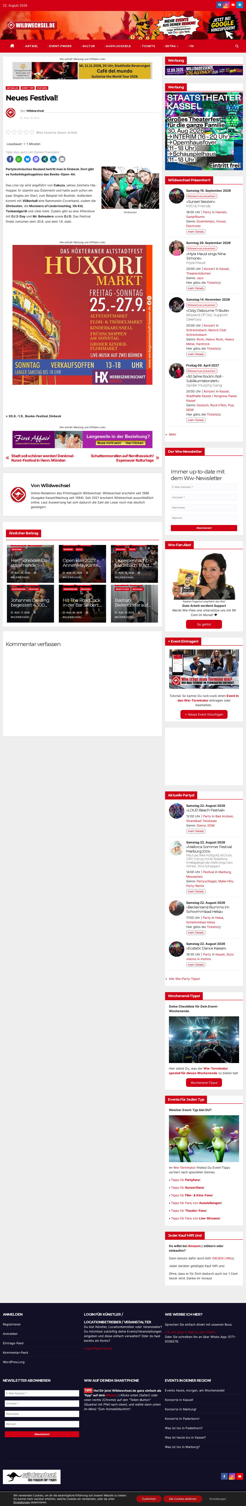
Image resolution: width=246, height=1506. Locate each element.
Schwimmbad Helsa (200, 922)
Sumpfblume (195, 217)
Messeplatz (194, 876)
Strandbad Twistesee (201, 821)
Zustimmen (149, 1498)
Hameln (220, 212)
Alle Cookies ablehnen (182, 1498)
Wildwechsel (35, 111)
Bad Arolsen (224, 816)
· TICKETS (147, 46)
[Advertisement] (82, 784)
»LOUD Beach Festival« (205, 810)
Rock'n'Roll (218, 405)
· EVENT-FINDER (59, 46)
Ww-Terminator (184, 1167)
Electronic (193, 226)
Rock (79, 549)
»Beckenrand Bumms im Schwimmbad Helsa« (207, 909)
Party (207, 212)
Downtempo (205, 221)
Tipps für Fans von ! (195, 1218)
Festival (208, 872)
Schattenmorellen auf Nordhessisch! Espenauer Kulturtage (122, 458)
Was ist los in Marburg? (182, 1447)
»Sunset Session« (200, 203)
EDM (211, 825)
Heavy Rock (214, 339)
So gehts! (204, 624)
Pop (231, 405)
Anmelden (10, 1334)
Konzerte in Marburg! (180, 1409)
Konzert (209, 269)
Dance (201, 825)
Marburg (193, 851)
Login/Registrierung (98, 1348)
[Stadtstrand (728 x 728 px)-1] (82, 314)
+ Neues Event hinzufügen (204, 714)
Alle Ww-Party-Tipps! (184, 979)
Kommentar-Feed (15, 1352)
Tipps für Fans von (196, 1203)
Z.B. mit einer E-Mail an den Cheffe (190, 1332)
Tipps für (185, 1180)
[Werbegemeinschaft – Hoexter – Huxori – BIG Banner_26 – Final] (204, 131)
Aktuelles (12, 88)
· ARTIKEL (30, 46)
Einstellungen (21, 1502)
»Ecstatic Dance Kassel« (206, 948)
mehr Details (196, 231)
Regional (17, 549)
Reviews (68, 549)
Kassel (224, 269)
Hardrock (203, 344)
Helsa (219, 918)
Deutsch (203, 405)
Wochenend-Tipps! (204, 1082)
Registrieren (12, 1324)
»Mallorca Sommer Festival (209, 846)
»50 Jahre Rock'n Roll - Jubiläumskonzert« (204, 380)
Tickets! (212, 282)
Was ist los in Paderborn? (184, 1428)
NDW (190, 410)
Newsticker (122, 589)
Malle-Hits (225, 881)
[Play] (204, 669)
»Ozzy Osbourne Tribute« (207, 315)
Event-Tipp (27, 88)
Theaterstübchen (198, 273)
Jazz (200, 278)
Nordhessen (18, 589)
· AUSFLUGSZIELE (117, 46)
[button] (237, 46)
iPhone (111, 1395)
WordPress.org (14, 1362)
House (220, 221)
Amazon (194, 1246)
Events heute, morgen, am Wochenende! (194, 1390)
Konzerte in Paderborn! (182, 1419)
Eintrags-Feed (13, 1343)
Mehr (172, 434)
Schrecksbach (196, 330)
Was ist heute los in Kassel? (185, 1437)
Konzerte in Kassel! (179, 1400)
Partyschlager (207, 881)
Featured (42, 88)
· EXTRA (170, 46)
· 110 (190, 46)
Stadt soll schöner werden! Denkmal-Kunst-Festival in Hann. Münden (43, 458)
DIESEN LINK (221, 1258)
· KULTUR (87, 46)
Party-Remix (195, 886)
